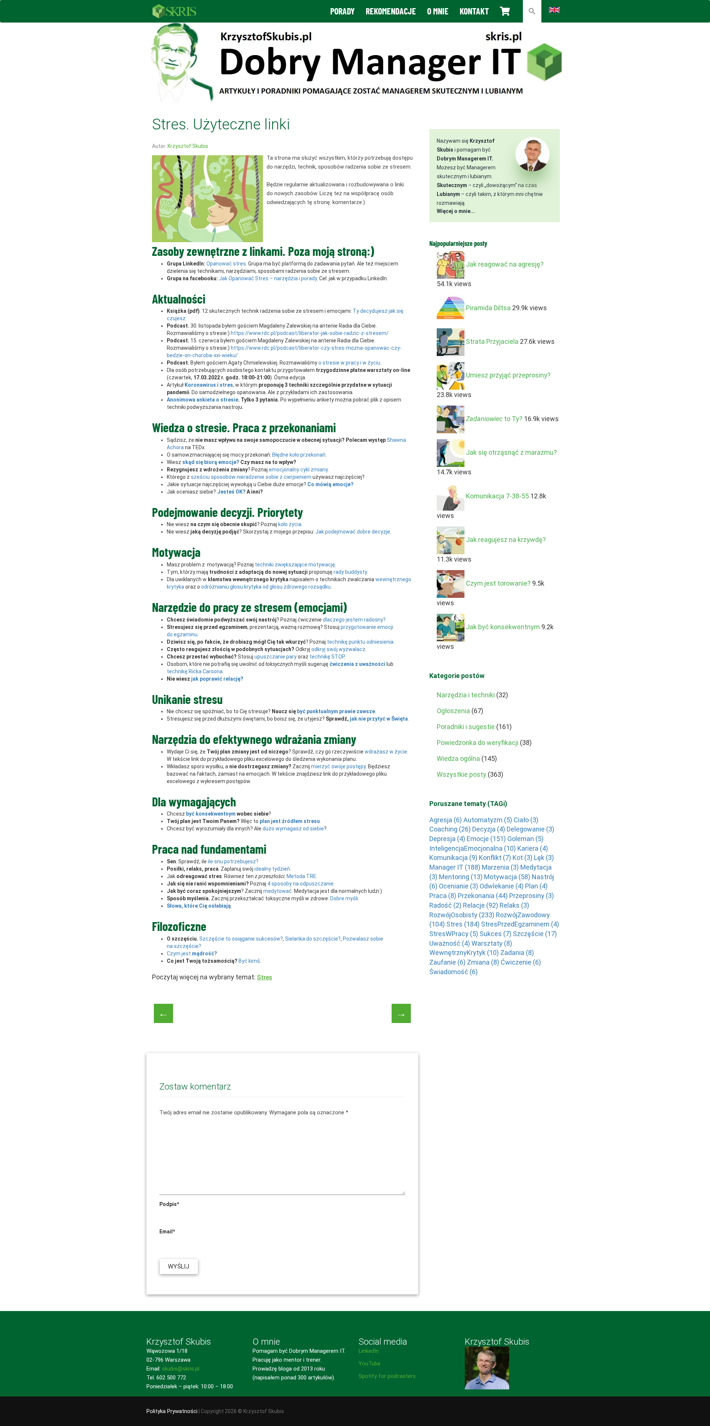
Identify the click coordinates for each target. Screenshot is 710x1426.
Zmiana (483, 962)
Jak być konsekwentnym (503, 627)
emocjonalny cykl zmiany (298, 469)
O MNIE (438, 11)
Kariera (532, 848)
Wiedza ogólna (458, 758)
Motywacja (507, 877)
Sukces (495, 934)
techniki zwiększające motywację (295, 565)
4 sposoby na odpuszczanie (300, 884)
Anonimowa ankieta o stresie (202, 400)
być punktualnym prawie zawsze (336, 711)
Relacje (480, 905)
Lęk (544, 857)
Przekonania (483, 896)
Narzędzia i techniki (466, 695)
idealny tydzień (272, 869)
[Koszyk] (504, 11)
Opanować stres (226, 264)
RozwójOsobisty (461, 915)
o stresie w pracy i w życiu (349, 363)
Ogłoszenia (453, 711)
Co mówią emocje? (330, 484)
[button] (532, 11)
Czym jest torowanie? (498, 583)
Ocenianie (458, 886)
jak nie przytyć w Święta (379, 719)
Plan (536, 886)
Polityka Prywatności (171, 1411)
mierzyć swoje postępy (338, 766)
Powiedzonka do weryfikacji (477, 742)
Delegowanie (530, 829)
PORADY (342, 11)
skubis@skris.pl (180, 1368)
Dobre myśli (344, 898)
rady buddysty (350, 572)
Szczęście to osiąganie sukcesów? (241, 939)
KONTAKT (474, 11)
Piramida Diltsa (488, 308)
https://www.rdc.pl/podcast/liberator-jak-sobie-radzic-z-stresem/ (310, 333)
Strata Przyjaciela (492, 341)
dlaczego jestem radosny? (354, 620)
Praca (442, 896)
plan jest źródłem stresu (290, 821)
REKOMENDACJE (391, 11)
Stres (264, 977)
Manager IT (454, 867)
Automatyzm (487, 820)
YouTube (370, 1363)
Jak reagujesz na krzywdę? (506, 539)
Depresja (447, 839)
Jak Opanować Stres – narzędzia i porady (268, 278)
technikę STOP (327, 657)
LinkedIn (369, 1351)
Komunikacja (453, 857)
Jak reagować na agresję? (505, 264)
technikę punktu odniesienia (360, 642)
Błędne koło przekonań (298, 455)
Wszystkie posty (461, 774)
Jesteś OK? (231, 492)
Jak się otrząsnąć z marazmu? (511, 452)
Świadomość (453, 972)
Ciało (526, 820)
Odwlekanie (502, 886)
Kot (522, 857)
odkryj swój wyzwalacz (338, 649)
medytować (277, 891)
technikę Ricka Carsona (195, 671)
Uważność (449, 943)
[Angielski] (554, 9)
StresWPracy (453, 934)
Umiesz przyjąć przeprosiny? (508, 375)
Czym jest (192, 953)
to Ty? (494, 419)
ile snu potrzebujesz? (233, 861)
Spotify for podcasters (387, 1376)
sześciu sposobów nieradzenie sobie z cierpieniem (251, 477)
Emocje (486, 839)
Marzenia (500, 867)
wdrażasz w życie (386, 752)
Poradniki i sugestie (466, 727)
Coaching (450, 829)
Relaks (514, 905)
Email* (167, 1231)
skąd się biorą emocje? (210, 462)
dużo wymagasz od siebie (293, 828)
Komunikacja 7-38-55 (497, 496)
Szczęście (535, 934)
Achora (175, 447)
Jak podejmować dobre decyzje (352, 532)
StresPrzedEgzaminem (520, 924)
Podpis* (169, 1204)
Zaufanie (447, 962)
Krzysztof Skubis (188, 146)
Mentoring (461, 877)
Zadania (517, 952)
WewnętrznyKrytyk (464, 952)
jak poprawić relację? (217, 679)
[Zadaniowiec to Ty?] (450, 419)
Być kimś (249, 961)
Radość (445, 905)
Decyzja (488, 829)
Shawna (396, 440)
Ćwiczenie (521, 962)
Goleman (525, 839)
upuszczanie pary (275, 657)
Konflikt (495, 857)
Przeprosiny (531, 896)
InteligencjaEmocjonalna (472, 848)
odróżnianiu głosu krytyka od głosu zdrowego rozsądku (266, 587)
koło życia (289, 524)
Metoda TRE (301, 876)
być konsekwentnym (211, 814)
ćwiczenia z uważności (357, 664)
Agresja (445, 820)
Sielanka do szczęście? (313, 939)
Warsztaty (491, 943)
